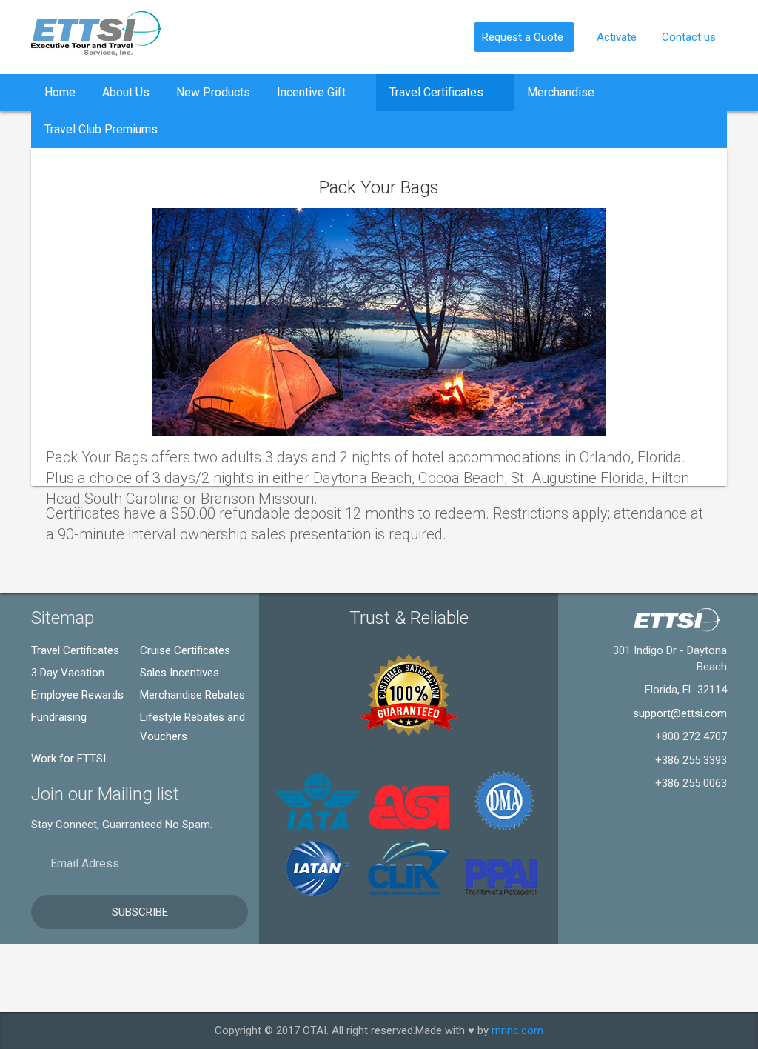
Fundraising (59, 717)
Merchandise (562, 92)
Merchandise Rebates (192, 695)
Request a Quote (524, 37)
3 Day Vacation (67, 672)
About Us (126, 92)
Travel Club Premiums (101, 129)
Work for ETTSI (68, 758)
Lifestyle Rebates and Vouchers (192, 726)
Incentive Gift (313, 92)
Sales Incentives (179, 672)
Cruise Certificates (185, 650)
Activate (618, 37)
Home (60, 92)
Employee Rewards (77, 695)
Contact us (689, 37)
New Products (213, 92)
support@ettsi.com (680, 713)
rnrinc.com (517, 1030)
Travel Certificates (437, 92)
